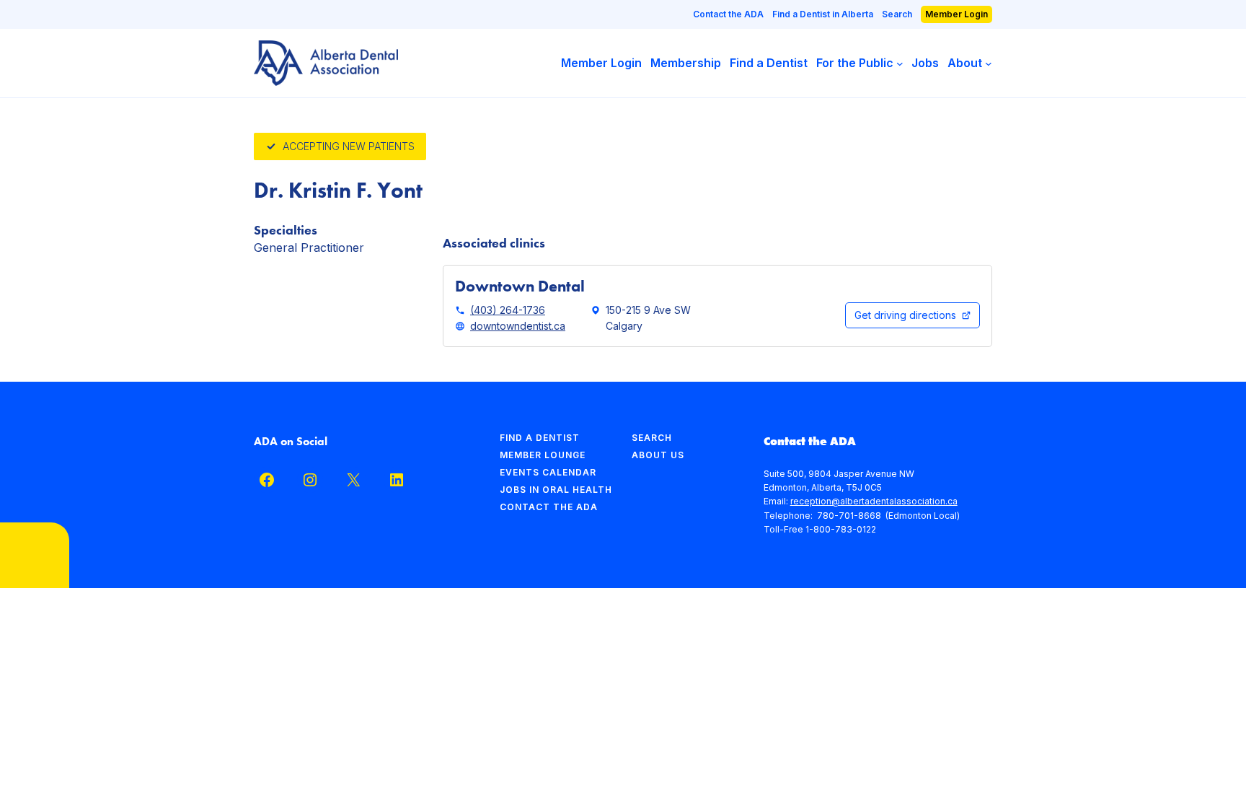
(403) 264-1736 (507, 310)
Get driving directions (905, 315)
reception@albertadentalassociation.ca (874, 501)
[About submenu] (988, 63)
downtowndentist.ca (517, 326)
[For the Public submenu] (899, 63)
